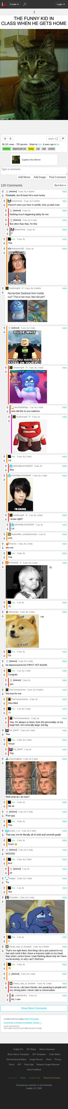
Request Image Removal (48, 1064)
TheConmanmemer (17, 690)
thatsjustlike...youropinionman (24, 534)
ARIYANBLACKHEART (23, 466)
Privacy (58, 1059)
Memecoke (14, 612)
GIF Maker (31, 1049)
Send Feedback (34, 1069)
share (51, 138)
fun (57, 144)
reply (64, 191)
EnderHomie (16, 201)
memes (6, 149)
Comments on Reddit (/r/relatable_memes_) (22, 1023)
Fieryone (13, 544)
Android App (34, 1078)
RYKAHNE (13, 563)
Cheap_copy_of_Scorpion (20, 947)
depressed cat (19, 149)
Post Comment (57, 177)
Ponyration (13, 897)
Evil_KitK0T (14, 730)
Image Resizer (36, 1059)
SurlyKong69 (14, 288)
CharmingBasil (15, 759)
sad (44, 149)
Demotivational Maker (16, 1059)
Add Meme (24, 177)
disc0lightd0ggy (21, 407)
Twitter (23, 1078)
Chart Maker (54, 1054)
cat (38, 149)
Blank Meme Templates (18, 1054)
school (51, 149)
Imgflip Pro (18, 1049)
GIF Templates (39, 1054)
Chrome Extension (51, 1078)
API (19, 1064)
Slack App (29, 1064)
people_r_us (14, 831)
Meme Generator (31, 1019)
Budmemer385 (17, 249)
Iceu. (40, 144)
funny (31, 149)
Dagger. (12, 878)
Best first (59, 185)
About (48, 1059)
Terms (11, 1064)
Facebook (12, 1078)
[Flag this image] (63, 139)
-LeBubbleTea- (21, 995)
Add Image (40, 177)
